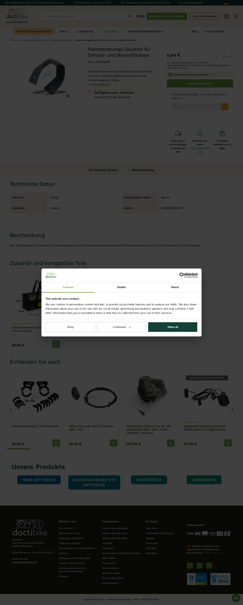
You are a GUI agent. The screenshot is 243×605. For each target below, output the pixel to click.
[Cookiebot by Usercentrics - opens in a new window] (182, 275)
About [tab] (175, 287)
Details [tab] (121, 287)
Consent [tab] (68, 287)
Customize (119, 326)
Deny (70, 326)
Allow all (172, 326)
